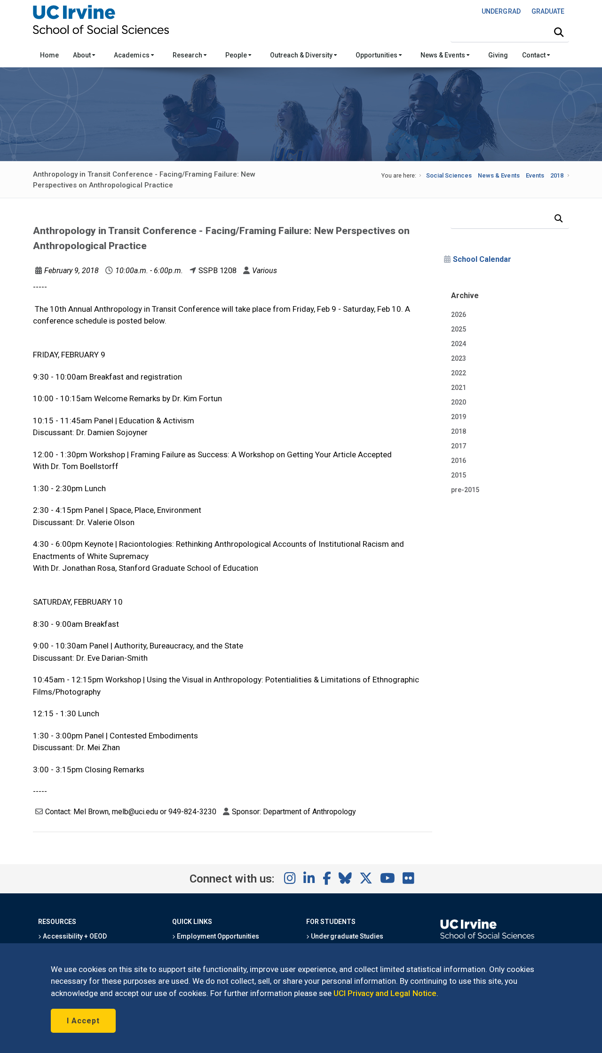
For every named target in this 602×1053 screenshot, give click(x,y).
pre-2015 (465, 490)
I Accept (83, 1020)
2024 (458, 344)
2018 (556, 175)
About (82, 55)
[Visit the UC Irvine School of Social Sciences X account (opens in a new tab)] (365, 879)
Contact (534, 55)
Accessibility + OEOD (74, 936)
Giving (498, 55)
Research (188, 55)
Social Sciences (449, 175)
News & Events (443, 55)
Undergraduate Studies (346, 936)
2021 (458, 387)
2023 (458, 358)
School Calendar (482, 259)
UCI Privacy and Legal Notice (384, 993)
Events (535, 175)
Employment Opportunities (217, 936)
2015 (458, 475)
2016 (458, 460)
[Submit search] (558, 32)
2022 (458, 373)
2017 (458, 446)
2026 (458, 314)
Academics (132, 55)
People (236, 55)
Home (49, 55)
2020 (458, 402)
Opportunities (377, 55)
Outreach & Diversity (302, 55)
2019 (458, 417)
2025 (458, 329)
